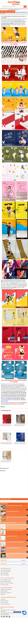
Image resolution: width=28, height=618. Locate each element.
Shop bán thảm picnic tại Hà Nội (12, 511)
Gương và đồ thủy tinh (5, 604)
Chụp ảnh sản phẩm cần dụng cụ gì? (8, 522)
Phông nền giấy (4, 591)
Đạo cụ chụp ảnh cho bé (6, 579)
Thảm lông (3, 599)
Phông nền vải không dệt (6, 589)
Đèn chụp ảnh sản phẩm (6, 570)
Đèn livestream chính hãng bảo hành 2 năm (15, 530)
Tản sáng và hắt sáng (5, 571)
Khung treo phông (4, 573)
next (25, 438)
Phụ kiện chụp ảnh (4, 584)
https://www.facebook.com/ (8, 399)
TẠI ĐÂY (6, 401)
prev (2, 438)
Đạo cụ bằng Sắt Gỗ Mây (6, 581)
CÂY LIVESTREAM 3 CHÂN (12, 536)
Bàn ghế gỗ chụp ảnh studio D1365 (13, 547)
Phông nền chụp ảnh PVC (6, 592)
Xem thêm (23, 560)
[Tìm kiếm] (25, 7)
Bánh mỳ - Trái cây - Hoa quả (7, 583)
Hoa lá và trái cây (4, 602)
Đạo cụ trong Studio (5, 574)
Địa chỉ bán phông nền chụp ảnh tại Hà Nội (14, 505)
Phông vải (3, 594)
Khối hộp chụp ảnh (4, 600)
